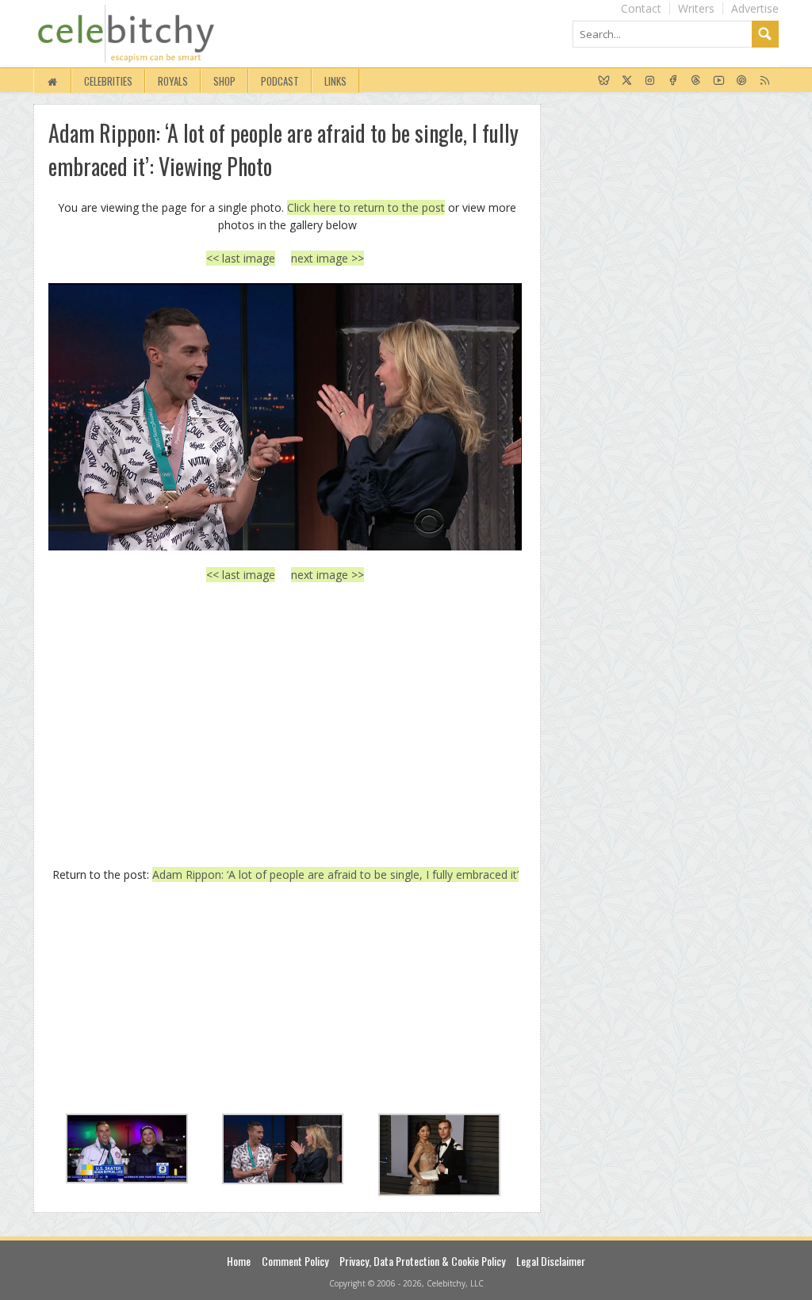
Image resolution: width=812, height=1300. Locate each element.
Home (239, 1260)
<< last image (240, 258)
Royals (173, 81)
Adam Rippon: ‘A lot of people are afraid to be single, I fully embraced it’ (335, 874)
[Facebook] (673, 81)
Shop (224, 81)
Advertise (755, 8)
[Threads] (696, 81)
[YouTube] (719, 81)
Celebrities (108, 81)
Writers (696, 8)
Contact (641, 8)
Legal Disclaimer (550, 1260)
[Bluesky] (604, 81)
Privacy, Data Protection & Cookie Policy (422, 1260)
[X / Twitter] (627, 81)
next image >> (327, 258)
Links (335, 81)
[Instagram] (650, 81)
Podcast (280, 81)
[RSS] (765, 81)
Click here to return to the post (366, 207)
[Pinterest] (742, 81)
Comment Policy (295, 1260)
